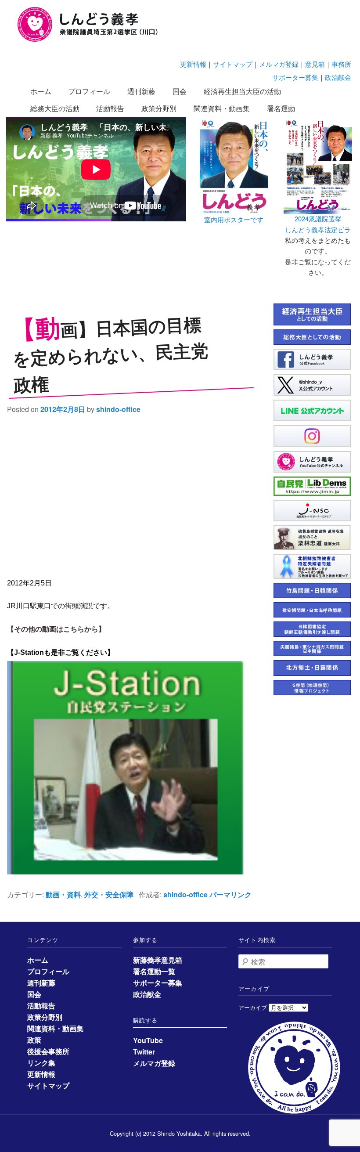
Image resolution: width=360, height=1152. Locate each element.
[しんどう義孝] (92, 40)
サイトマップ (232, 64)
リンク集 (41, 1063)
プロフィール (89, 91)
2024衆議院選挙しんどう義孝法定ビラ (318, 224)
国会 (180, 91)
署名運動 (281, 108)
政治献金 (338, 77)
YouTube (148, 1040)
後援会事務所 (48, 1051)
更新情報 (193, 64)
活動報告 (110, 108)
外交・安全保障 (108, 894)
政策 (34, 1040)
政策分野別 (158, 108)
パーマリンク (230, 894)
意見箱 (315, 64)
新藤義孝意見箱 (157, 960)
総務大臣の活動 (54, 108)
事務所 (341, 64)
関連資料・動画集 (222, 108)
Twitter (144, 1052)
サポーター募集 (295, 77)
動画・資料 (63, 894)
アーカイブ (252, 1007)
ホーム (40, 91)
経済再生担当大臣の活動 (242, 91)
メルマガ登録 (279, 64)
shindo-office (118, 409)
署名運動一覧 (154, 971)
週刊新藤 (141, 91)
